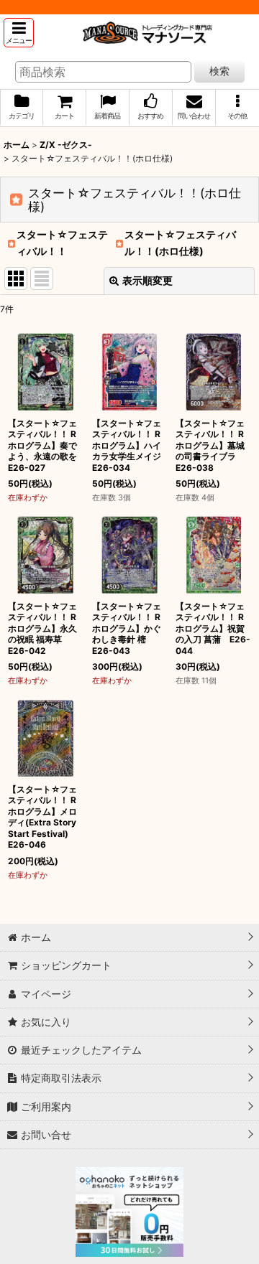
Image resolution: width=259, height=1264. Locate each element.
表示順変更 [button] (147, 280)
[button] (19, 32)
